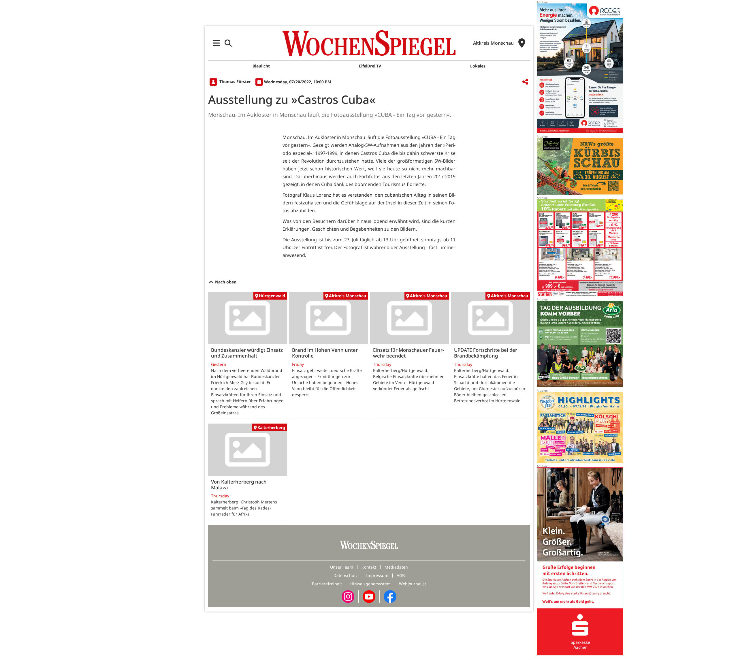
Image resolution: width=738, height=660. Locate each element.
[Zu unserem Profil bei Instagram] (348, 596)
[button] (216, 43)
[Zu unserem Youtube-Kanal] (369, 596)
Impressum (377, 575)
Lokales (477, 66)
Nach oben (225, 282)
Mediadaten (396, 567)
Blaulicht (261, 66)
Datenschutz (346, 575)
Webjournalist (412, 583)
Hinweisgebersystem (370, 583)
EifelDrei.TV (370, 66)
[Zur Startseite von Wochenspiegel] (369, 43)
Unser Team (341, 567)
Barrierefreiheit (327, 583)
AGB (401, 575)
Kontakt (369, 567)
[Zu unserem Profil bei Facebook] (390, 596)
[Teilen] (525, 82)
